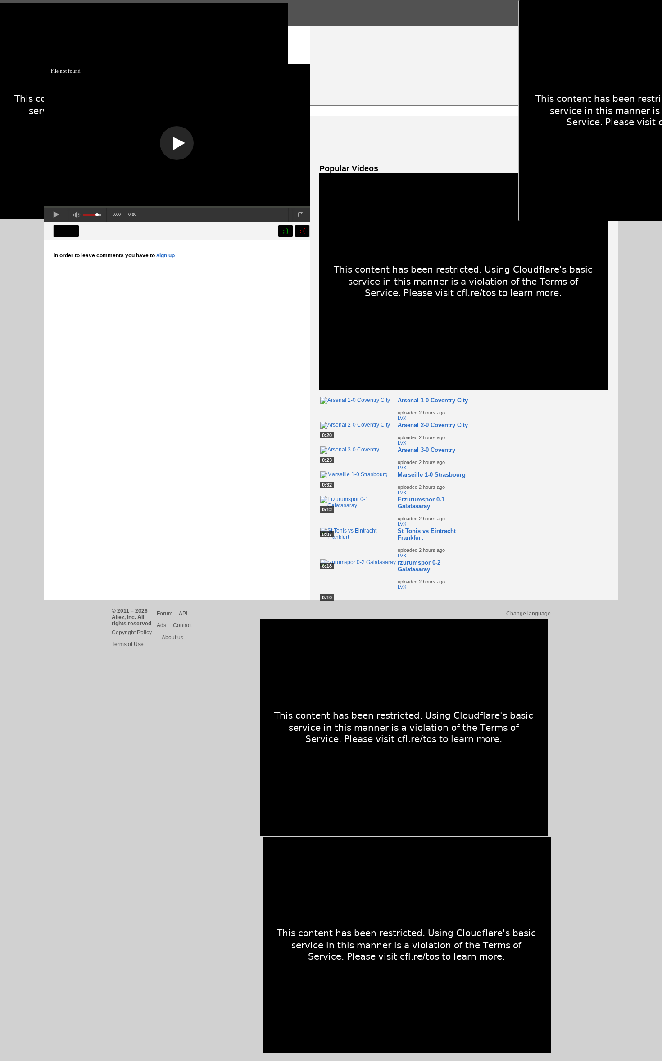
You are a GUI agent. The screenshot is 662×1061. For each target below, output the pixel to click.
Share (66, 231)
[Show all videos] (463, 388)
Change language (528, 613)
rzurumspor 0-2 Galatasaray (419, 566)
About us (172, 637)
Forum (164, 613)
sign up (165, 255)
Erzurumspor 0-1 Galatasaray (421, 503)
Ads (161, 625)
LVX (402, 418)
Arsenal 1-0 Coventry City (433, 400)
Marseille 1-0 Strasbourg (432, 474)
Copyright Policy (132, 632)
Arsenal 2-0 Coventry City (433, 425)
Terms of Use (128, 644)
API (183, 613)
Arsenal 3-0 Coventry (426, 449)
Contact (182, 625)
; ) (285, 231)
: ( (302, 231)
